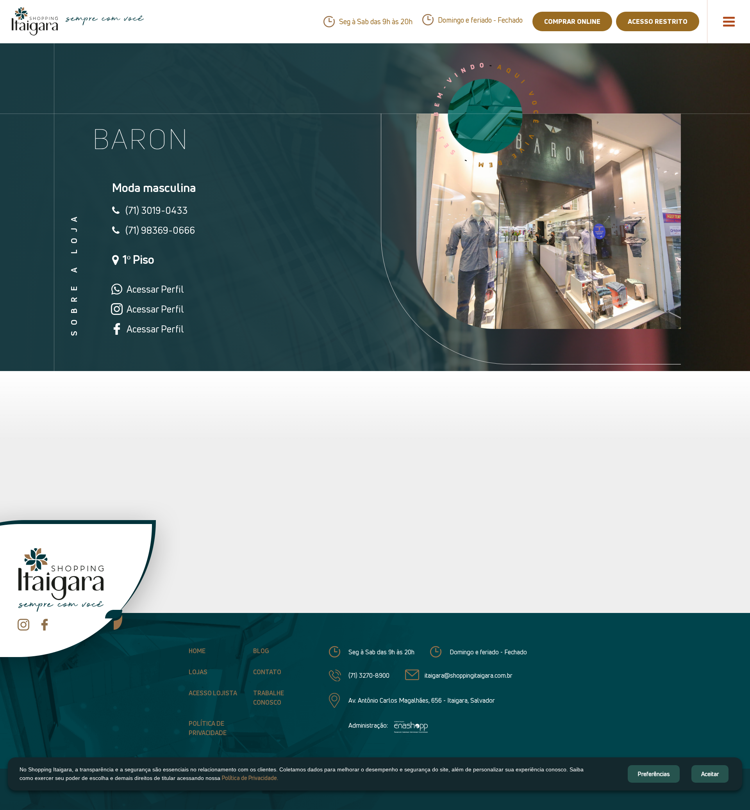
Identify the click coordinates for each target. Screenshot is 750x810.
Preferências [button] (654, 774)
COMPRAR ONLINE (572, 21)
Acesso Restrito (658, 21)
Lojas (198, 672)
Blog (261, 651)
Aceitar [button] (710, 774)
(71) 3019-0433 (156, 210)
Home (197, 651)
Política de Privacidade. (250, 778)
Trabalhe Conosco (268, 698)
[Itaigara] (35, 21)
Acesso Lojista (213, 693)
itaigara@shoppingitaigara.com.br (468, 675)
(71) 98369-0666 (160, 230)
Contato (267, 672)
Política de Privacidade (208, 728)
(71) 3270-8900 (368, 675)
